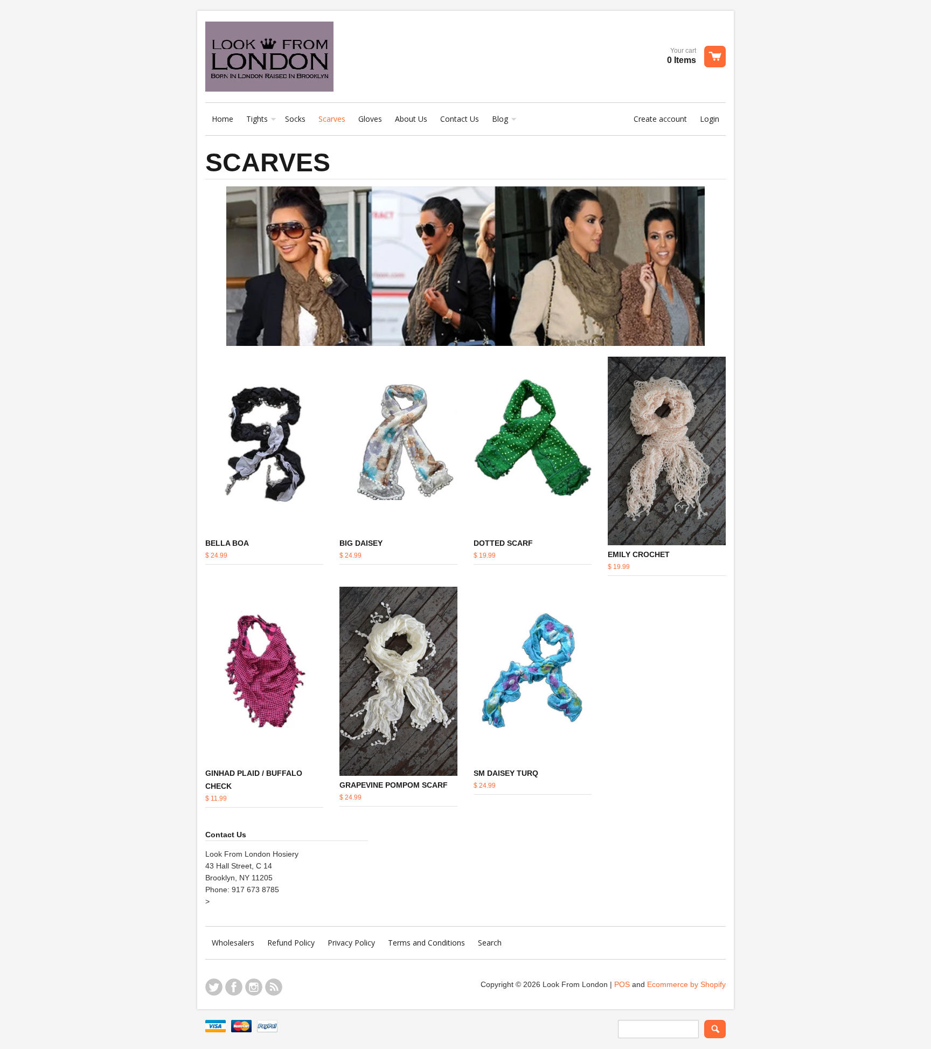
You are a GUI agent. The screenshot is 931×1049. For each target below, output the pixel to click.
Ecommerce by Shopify (686, 984)
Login (709, 119)
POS (622, 984)
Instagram (253, 987)
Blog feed (273, 987)
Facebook (233, 987)
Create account (660, 119)
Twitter (214, 987)
